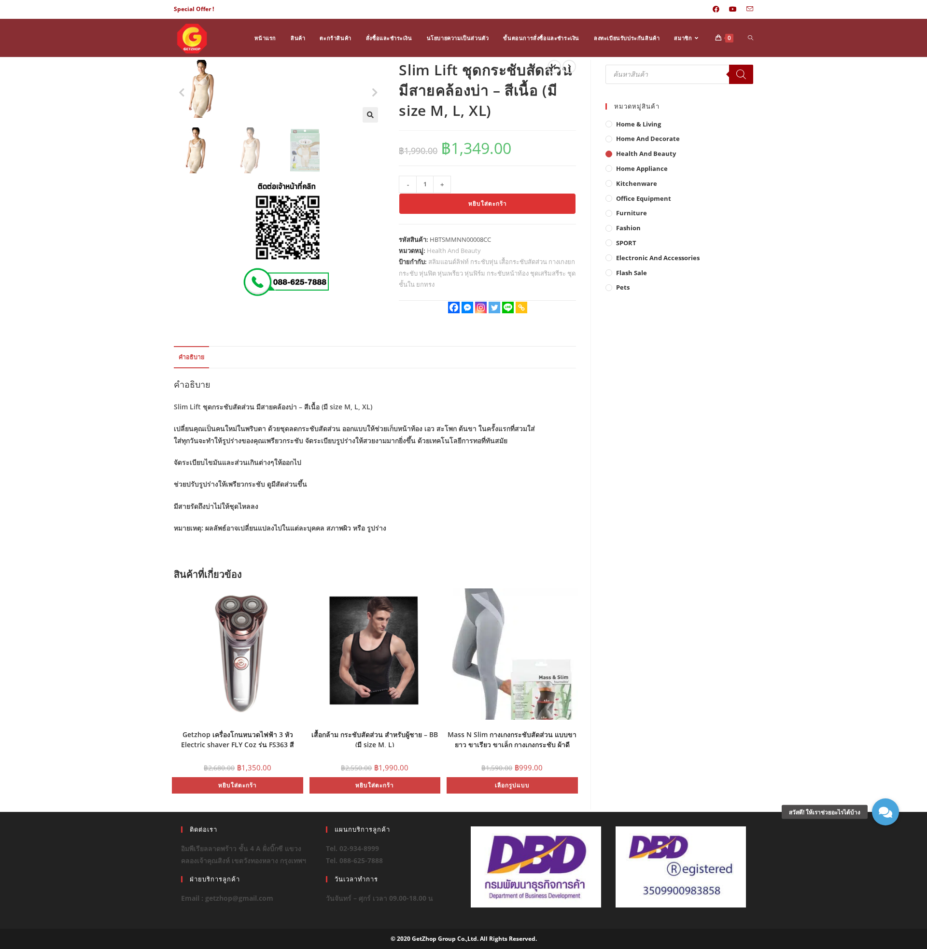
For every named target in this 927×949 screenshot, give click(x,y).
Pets (623, 287)
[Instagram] (481, 307)
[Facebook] (454, 307)
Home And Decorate (648, 138)
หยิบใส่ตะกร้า (487, 203)
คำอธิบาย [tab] (191, 357)
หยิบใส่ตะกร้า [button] (237, 785)
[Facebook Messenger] (467, 307)
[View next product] (569, 66)
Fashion (628, 227)
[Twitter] (494, 307)
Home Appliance (642, 168)
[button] (370, 115)
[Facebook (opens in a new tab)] (716, 9)
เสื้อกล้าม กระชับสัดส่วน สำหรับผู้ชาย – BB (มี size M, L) (374, 739)
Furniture (631, 213)
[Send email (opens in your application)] (747, 9)
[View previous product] (554, 66)
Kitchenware (636, 183)
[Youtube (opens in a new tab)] (733, 9)
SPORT (626, 242)
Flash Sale (631, 272)
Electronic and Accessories (658, 257)
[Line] (508, 307)
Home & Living (638, 124)
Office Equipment (643, 198)
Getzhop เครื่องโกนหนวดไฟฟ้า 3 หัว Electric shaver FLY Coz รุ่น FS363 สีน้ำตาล (237, 739)
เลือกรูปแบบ (512, 785)
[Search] (741, 74)
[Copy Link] (521, 307)
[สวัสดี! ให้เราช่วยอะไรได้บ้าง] (885, 811)
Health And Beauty (454, 250)
